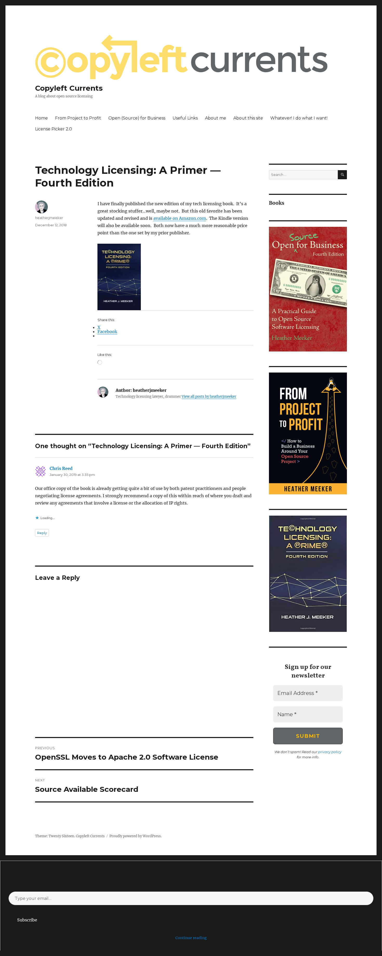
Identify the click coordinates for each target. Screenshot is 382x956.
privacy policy (329, 752)
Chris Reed (61, 468)
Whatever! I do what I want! (298, 118)
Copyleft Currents (69, 88)
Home (41, 118)
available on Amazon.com (179, 218)
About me (215, 118)
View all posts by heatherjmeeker (209, 396)
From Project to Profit (78, 118)
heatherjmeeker (49, 218)
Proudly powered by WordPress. (135, 836)
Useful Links (185, 118)
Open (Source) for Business (136, 118)
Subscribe (27, 919)
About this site (248, 118)
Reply (42, 533)
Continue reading (191, 937)
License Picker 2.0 (53, 129)
